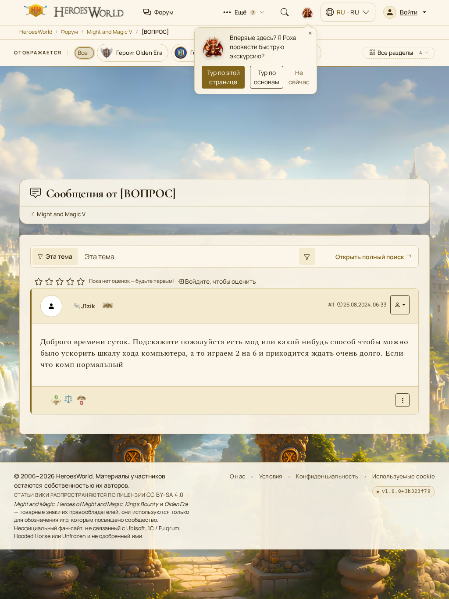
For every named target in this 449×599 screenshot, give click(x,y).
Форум (69, 32)
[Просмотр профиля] (54, 306)
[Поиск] (284, 12)
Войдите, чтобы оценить (220, 281)
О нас (237, 476)
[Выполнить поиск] (307, 256)
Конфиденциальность (327, 476)
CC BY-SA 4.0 (165, 495)
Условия (270, 476)
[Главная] (72, 12)
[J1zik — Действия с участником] (400, 304)
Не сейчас (299, 77)
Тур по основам (266, 77)
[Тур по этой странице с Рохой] (307, 12)
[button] (405, 12)
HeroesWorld (35, 32)
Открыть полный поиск (369, 257)
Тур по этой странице (223, 77)
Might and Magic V (109, 32)
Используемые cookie (403, 476)
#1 (331, 304)
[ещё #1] (403, 400)
